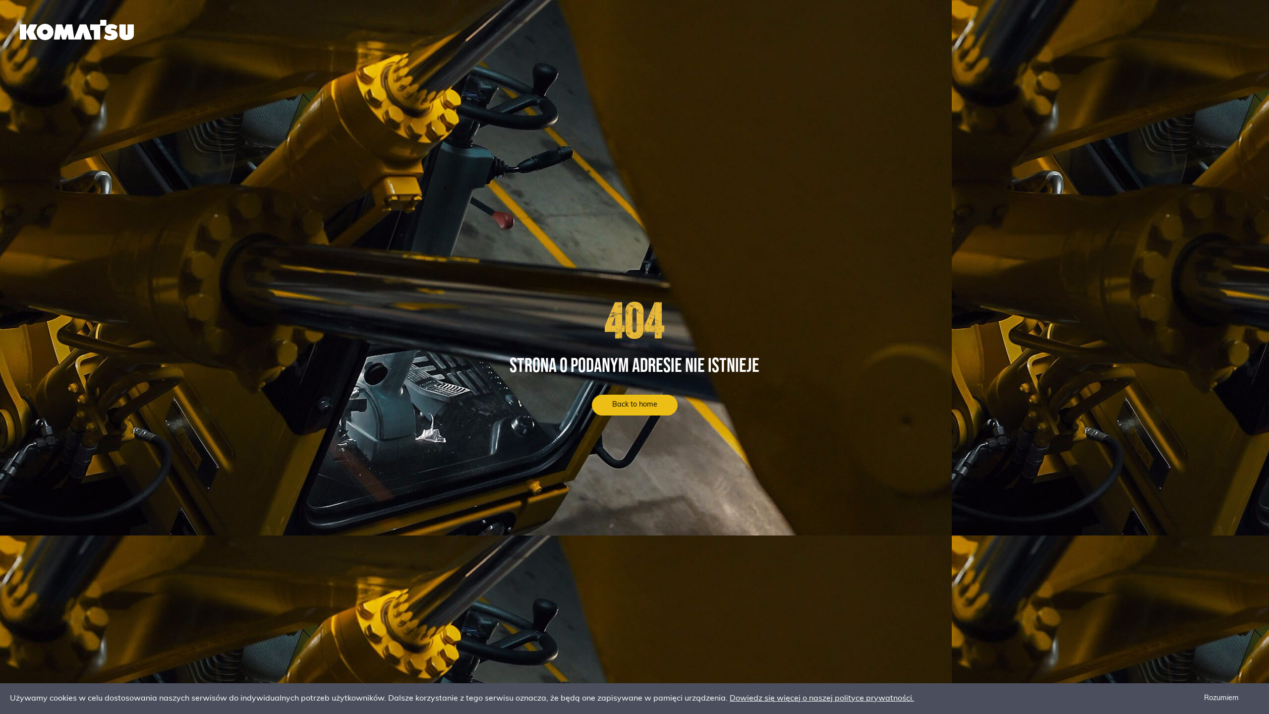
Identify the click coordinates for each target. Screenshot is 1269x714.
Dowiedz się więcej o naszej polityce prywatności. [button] (822, 699)
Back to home (634, 405)
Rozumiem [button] (1221, 698)
